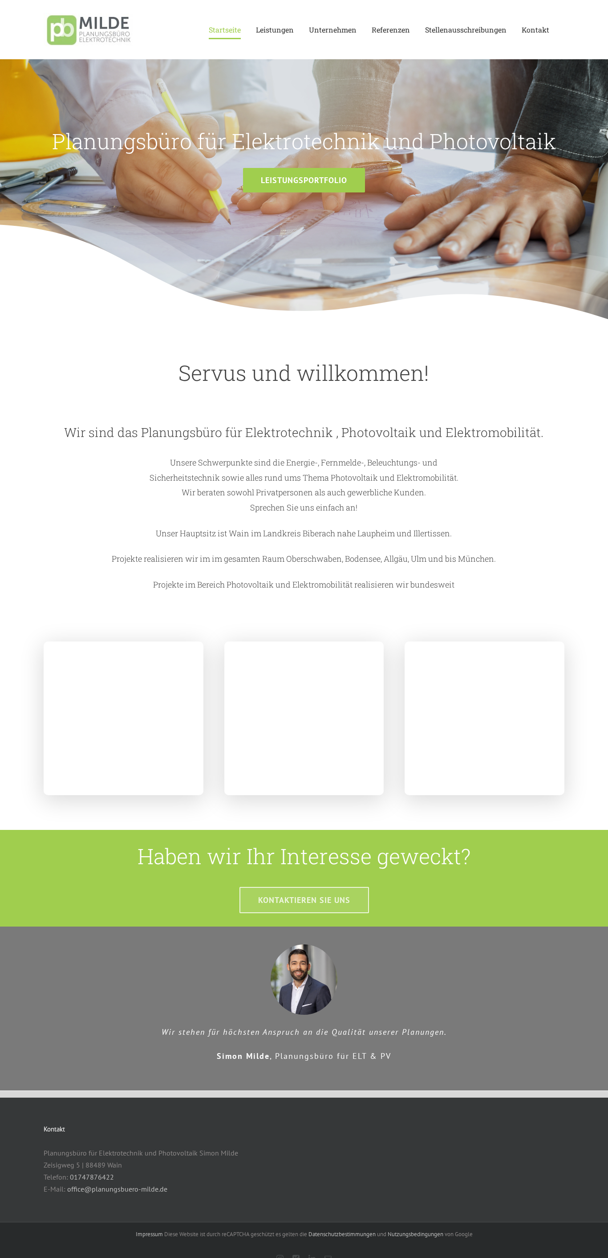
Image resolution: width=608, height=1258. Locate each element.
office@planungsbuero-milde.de (117, 1188)
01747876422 (92, 1176)
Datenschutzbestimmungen (342, 1234)
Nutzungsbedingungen (416, 1234)
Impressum (149, 1234)
